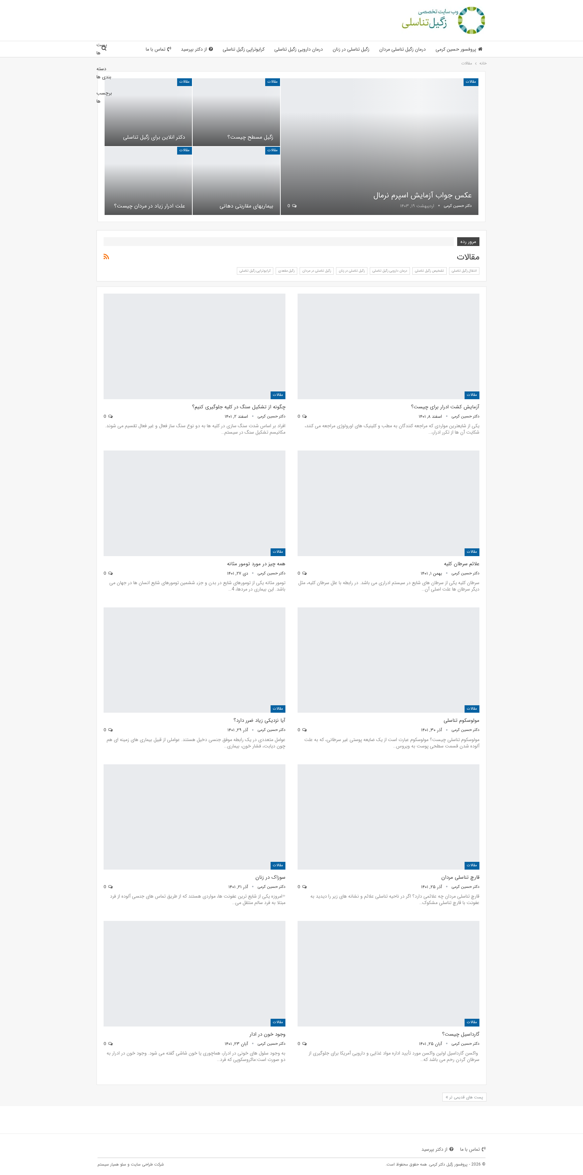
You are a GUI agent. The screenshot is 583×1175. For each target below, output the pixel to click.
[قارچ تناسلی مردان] (388, 817)
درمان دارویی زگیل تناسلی (298, 49)
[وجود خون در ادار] (194, 974)
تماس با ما (155, 49)
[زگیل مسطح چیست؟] (236, 112)
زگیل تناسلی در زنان (351, 49)
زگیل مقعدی (286, 270)
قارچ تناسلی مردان (460, 877)
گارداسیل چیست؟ (460, 1034)
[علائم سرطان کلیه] (388, 503)
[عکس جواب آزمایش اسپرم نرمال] (379, 146)
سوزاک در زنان (270, 877)
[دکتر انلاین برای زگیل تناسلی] (148, 112)
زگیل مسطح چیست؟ (250, 137)
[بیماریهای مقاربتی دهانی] (236, 180)
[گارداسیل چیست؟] (388, 974)
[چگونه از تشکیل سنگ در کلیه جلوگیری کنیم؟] (194, 346)
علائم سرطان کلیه (461, 564)
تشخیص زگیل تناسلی (429, 270)
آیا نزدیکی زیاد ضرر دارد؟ (259, 720)
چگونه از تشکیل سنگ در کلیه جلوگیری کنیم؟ (238, 407)
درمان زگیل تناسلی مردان (402, 49)
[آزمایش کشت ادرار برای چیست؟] (388, 346)
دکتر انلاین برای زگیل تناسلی (154, 137)
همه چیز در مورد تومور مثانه (256, 564)
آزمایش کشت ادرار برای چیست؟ (445, 407)
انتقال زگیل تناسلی (464, 270)
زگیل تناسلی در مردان (316, 270)
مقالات (471, 82)
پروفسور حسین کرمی (456, 49)
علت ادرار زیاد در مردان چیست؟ (149, 206)
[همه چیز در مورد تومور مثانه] (194, 503)
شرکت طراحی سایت (147, 1164)
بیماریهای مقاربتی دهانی (246, 206)
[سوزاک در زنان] (194, 817)
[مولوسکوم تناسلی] (388, 660)
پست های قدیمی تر (465, 1097)
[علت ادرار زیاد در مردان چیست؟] (148, 180)
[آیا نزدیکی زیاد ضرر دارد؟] (194, 660)
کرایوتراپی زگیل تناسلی (244, 49)
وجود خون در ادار (267, 1034)
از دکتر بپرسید (194, 49)
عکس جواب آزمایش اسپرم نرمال (422, 195)
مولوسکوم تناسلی (461, 720)
